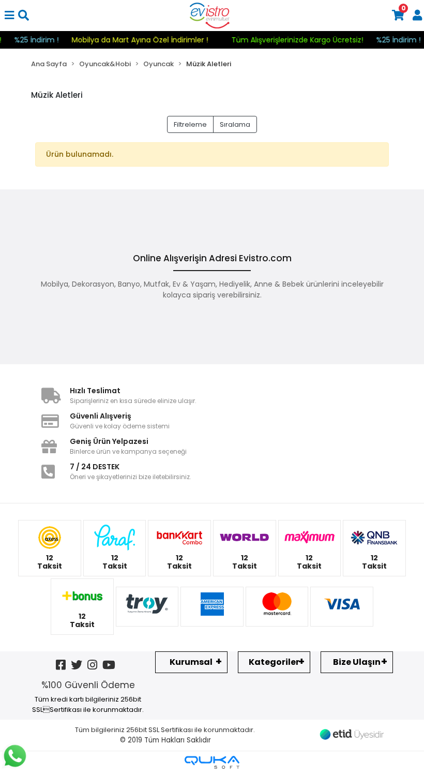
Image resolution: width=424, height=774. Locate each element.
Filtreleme (190, 124)
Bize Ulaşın (357, 662)
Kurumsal (191, 662)
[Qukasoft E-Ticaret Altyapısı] (212, 762)
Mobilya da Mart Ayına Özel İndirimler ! (148, 40)
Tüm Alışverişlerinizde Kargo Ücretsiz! (305, 40)
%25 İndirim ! (44, 40)
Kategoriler (274, 662)
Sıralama (235, 124)
